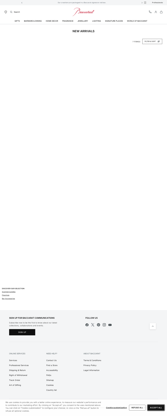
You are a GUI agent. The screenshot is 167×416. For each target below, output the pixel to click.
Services (13, 360)
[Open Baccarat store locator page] (5, 12)
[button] (21, 2)
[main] (83, 167)
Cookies (50, 385)
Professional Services (19, 365)
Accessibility (52, 370)
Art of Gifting (15, 385)
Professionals (157, 3)
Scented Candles (9, 292)
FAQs (48, 375)
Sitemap (50, 380)
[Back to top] (153, 326)
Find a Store (51, 365)
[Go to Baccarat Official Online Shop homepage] (83, 11)
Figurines (5, 295)
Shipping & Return (17, 370)
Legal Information (92, 370)
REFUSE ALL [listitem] (137, 407)
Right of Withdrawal (18, 375)
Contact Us (51, 360)
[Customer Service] (150, 12)
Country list (51, 390)
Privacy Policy (90, 365)
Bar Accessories (8, 299)
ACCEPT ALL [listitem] (156, 407)
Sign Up (22, 332)
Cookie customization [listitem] (116, 407)
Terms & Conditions (92, 360)
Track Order (14, 380)
